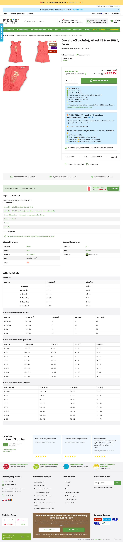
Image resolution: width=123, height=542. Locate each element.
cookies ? (61, 525)
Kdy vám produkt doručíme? (74, 74)
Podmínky (117, 6)
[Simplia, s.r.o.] (117, 539)
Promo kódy (114, 29)
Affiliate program (70, 496)
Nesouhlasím (49, 530)
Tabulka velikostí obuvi (41, 492)
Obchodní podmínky (17, 14)
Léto (87, 247)
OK (117, 483)
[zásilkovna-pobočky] (98, 520)
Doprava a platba (40, 485)
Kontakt (30, 14)
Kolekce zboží (69, 503)
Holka (28, 250)
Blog (66, 489)
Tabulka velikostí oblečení (43, 489)
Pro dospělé (77, 29)
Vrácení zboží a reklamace (43, 496)
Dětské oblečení (22, 29)
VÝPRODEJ (103, 29)
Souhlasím (73, 530)
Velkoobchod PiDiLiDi (72, 492)
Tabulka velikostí (83, 55)
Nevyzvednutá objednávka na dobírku (44, 504)
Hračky (87, 29)
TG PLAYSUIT (31, 254)
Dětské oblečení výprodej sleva (22, 207)
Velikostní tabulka (27, 189)
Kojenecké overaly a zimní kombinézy (40, 35)
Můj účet (117, 13)
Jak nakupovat (39, 482)
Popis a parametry (11, 189)
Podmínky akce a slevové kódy (44, 509)
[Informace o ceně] (102, 74)
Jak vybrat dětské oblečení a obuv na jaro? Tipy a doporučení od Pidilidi (30, 236)
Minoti (14, 219)
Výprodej (7, 207)
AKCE (95, 29)
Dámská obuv (53, 29)
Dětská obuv (9, 29)
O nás (5, 14)
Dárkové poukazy (70, 499)
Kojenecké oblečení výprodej (45, 211)
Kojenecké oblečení (38, 29)
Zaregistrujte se (77, 10)
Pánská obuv (66, 29)
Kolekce (6, 219)
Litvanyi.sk (98, 539)
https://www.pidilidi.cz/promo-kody (80, 107)
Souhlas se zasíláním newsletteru (104, 487)
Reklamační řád (39, 499)
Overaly (88, 250)
